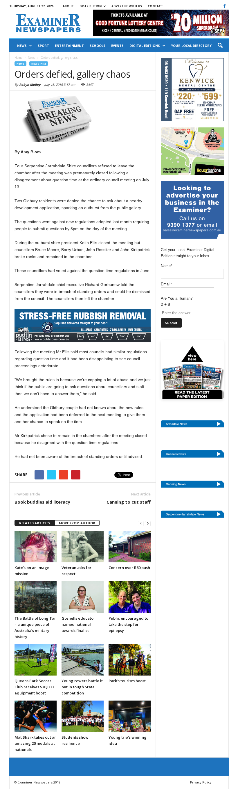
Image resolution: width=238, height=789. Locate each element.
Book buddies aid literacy (42, 502)
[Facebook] (224, 6)
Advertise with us (126, 6)
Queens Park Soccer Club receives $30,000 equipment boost (34, 687)
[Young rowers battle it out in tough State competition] (83, 660)
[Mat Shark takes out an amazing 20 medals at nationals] (36, 716)
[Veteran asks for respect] (83, 546)
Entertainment (69, 45)
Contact (155, 6)
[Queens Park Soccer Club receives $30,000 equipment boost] (36, 660)
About (68, 6)
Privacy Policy (201, 782)
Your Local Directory (191, 45)
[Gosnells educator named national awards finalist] (83, 597)
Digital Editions (144, 45)
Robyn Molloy (29, 84)
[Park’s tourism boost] (130, 660)
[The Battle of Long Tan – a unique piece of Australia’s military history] (36, 597)
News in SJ (38, 63)
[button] (220, 45)
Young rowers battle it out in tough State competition (82, 687)
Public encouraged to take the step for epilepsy (128, 624)
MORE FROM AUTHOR (77, 523)
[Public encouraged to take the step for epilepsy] (130, 597)
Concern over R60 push (129, 567)
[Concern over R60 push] (130, 546)
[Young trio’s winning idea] (130, 716)
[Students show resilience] (83, 716)
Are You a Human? (176, 301)
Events (117, 45)
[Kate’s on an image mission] (36, 546)
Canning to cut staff (129, 502)
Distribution (91, 6)
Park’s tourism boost (127, 680)
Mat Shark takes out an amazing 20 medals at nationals (36, 743)
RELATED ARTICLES (34, 523)
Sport (43, 45)
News (22, 45)
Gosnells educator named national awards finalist (78, 624)
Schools (97, 45)
